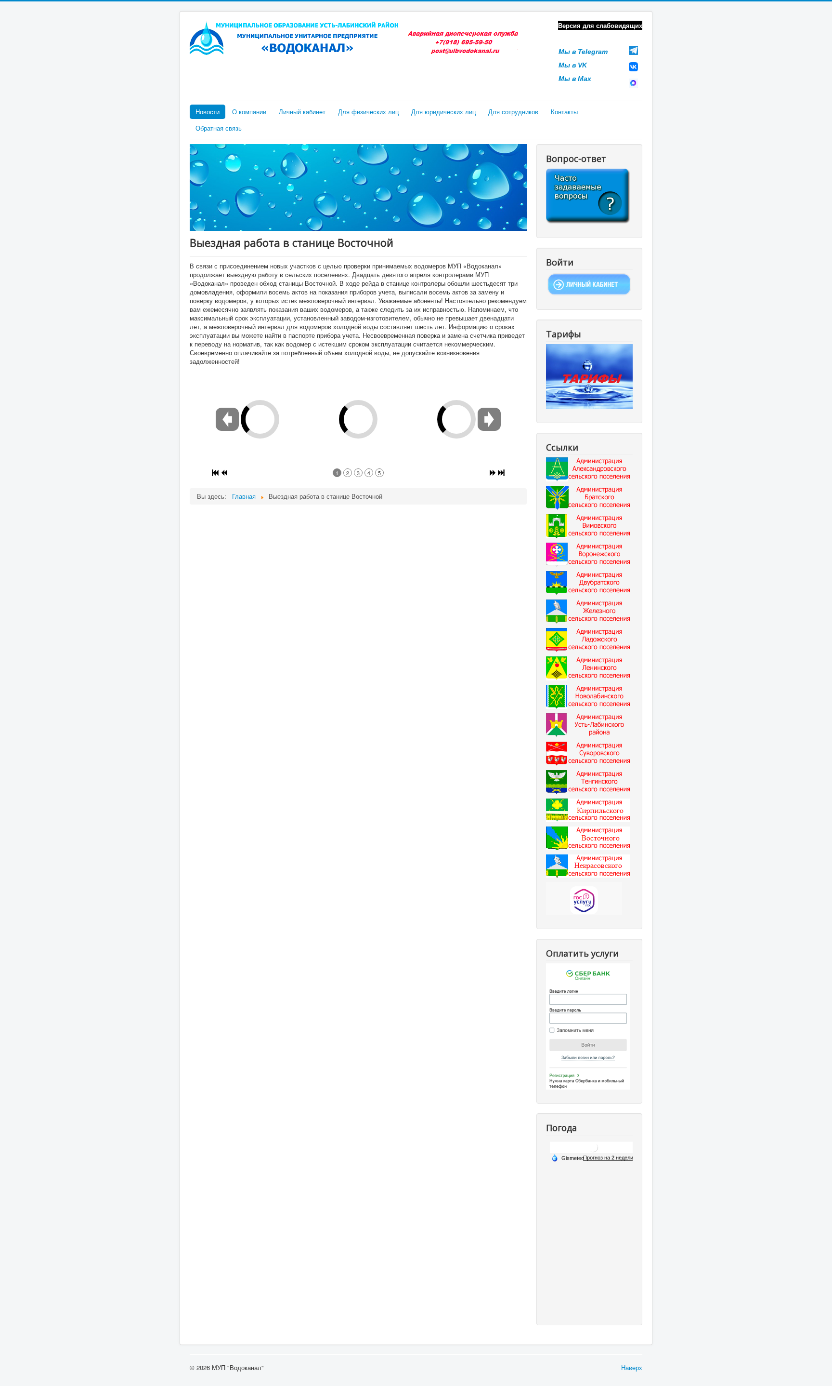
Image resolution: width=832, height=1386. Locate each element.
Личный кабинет (302, 111)
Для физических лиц (368, 111)
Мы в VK (573, 65)
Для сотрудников (513, 111)
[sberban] (588, 1025)
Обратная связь (218, 128)
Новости (207, 111)
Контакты (564, 111)
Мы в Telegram (583, 51)
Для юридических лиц (443, 111)
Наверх (631, 1367)
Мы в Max (575, 78)
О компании (249, 111)
